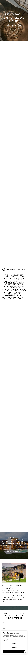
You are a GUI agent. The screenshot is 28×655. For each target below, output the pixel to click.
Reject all (14, 643)
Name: (4, 622)
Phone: (4, 628)
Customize (14, 647)
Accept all (14, 651)
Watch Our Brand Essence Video (14, 304)
